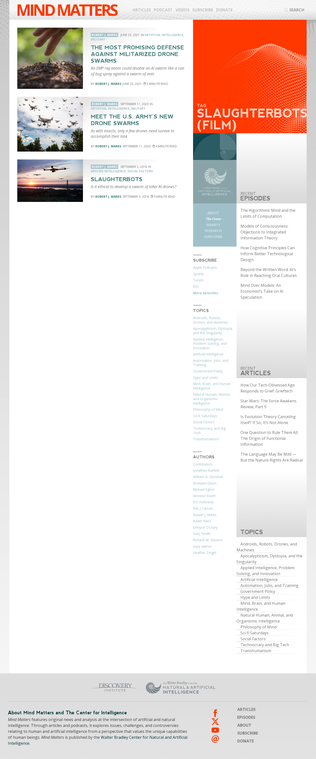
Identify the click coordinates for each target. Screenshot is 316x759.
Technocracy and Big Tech (209, 430)
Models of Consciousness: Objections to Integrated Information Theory (264, 232)
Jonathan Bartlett (206, 470)
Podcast (163, 10)
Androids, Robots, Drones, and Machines (210, 320)
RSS (196, 286)
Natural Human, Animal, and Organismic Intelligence (212, 398)
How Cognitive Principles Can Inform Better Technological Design (267, 253)
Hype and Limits (205, 377)
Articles (142, 10)
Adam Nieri (202, 521)
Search (296, 10)
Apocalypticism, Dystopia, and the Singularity (213, 330)
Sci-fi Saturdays (205, 416)
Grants (213, 224)
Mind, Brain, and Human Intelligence (212, 386)
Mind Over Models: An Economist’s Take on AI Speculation (261, 291)
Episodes (246, 717)
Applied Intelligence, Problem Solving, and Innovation (210, 343)
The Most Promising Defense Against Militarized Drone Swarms (137, 54)
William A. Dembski (208, 477)
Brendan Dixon (205, 483)
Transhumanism (206, 439)
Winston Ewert (204, 496)
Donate (224, 10)
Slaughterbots (117, 179)
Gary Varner (202, 546)
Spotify (198, 274)
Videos (182, 10)
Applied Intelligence (108, 171)
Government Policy (208, 371)
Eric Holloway (203, 502)
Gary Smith (201, 533)
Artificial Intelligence (164, 35)
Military (98, 39)
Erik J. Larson (203, 508)
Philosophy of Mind (208, 409)
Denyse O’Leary (205, 527)
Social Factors (140, 171)
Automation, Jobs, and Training (210, 362)
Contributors (203, 464)
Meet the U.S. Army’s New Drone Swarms (132, 120)
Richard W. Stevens (208, 540)
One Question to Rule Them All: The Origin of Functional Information (269, 438)
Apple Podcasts (205, 267)
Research (213, 230)
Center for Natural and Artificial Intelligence (211, 687)
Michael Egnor (204, 489)
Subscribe (202, 10)
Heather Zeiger (205, 552)
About (213, 213)
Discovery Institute (89, 687)
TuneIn (198, 280)
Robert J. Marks (108, 84)
